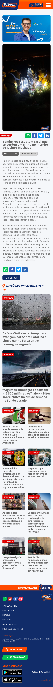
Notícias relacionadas (24, 286)
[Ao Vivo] (36, 5)
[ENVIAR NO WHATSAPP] (28, 135)
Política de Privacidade (41, 672)
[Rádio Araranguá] (9, 5)
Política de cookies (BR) (12, 629)
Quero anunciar (9, 624)
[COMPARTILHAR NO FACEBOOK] (34, 135)
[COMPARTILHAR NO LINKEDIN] (47, 135)
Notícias (6, 615)
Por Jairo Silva (10, 154)
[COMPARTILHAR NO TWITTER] (41, 135)
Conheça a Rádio (9, 606)
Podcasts (6, 620)
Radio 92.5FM (8, 610)
